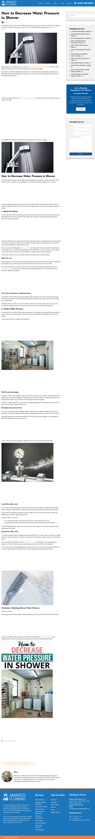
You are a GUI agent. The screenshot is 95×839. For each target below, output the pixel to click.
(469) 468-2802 (85, 3)
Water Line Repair (40, 823)
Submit (81, 154)
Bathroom (5, 741)
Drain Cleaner (55, 805)
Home (40, 3)
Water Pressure (12, 741)
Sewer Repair (39, 820)
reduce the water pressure (27, 98)
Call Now (80, 109)
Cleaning (53, 802)
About (62, 3)
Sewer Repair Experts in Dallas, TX (81, 63)
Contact (69, 3)
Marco (6, 22)
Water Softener (39, 809)
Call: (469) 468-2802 (80, 93)
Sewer (52, 810)
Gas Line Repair (39, 830)
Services (47, 3)
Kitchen (53, 807)
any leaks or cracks (29, 542)
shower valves (25, 248)
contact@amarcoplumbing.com (79, 809)
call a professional (46, 637)
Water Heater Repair (41, 807)
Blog (55, 3)
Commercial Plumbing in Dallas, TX (81, 31)
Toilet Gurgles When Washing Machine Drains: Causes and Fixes (19, 764)
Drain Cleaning (39, 800)
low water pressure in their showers (38, 67)
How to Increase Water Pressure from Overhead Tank (16, 762)
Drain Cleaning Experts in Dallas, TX (81, 38)
